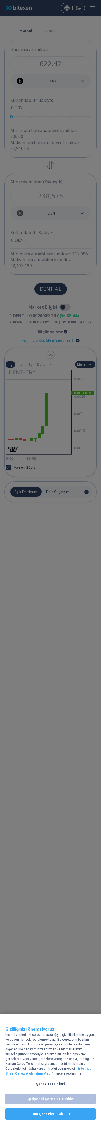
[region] (50, 1069)
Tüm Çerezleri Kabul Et (51, 1114)
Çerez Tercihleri (50, 1084)
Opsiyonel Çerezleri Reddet (50, 1099)
